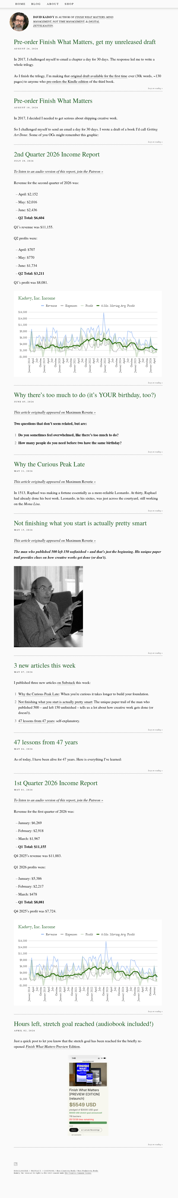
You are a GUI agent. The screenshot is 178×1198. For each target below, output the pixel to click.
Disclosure (21, 1171)
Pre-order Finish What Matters (53, 100)
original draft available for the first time (99, 75)
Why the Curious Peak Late (49, 464)
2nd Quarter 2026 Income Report (57, 154)
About (53, 4)
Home (20, 4)
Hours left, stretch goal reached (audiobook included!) (83, 1023)
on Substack (66, 682)
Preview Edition (53, 1046)
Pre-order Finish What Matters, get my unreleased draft (85, 41)
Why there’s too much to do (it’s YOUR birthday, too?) (85, 394)
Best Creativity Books (66, 1171)
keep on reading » (155, 88)
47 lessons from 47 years (36, 720)
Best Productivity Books (88, 1171)
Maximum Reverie (55, 412)
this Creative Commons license (78, 1173)
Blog (36, 4)
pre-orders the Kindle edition (67, 81)
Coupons (49, 1171)
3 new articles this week (45, 665)
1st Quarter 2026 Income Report (56, 782)
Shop (69, 4)
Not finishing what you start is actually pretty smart (80, 523)
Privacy (36, 1171)
